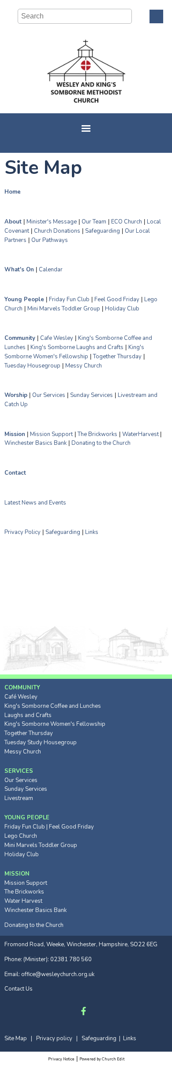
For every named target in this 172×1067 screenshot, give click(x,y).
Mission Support (51, 434)
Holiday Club (122, 308)
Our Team (94, 222)
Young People (24, 299)
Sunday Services (91, 395)
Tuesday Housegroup (32, 365)
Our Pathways (49, 240)
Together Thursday (117, 356)
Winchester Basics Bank (35, 443)
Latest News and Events (35, 502)
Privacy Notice (61, 1059)
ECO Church (126, 222)
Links (91, 532)
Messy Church (83, 365)
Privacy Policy (22, 532)
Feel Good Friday (116, 299)
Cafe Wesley (56, 338)
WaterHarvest (141, 434)
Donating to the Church (101, 443)
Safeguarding (102, 231)
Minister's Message (51, 222)
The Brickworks (97, 434)
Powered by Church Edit (101, 1059)
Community (19, 338)
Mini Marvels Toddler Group (63, 308)
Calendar (51, 270)
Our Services (48, 395)
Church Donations (57, 231)
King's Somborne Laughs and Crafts (76, 347)
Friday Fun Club (69, 299)
